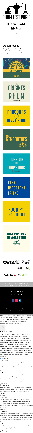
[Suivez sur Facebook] (13, 300)
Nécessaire (5, 358)
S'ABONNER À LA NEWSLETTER (16, 292)
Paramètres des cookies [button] (6, 323)
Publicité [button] (2, 409)
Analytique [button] (3, 395)
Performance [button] (3, 383)
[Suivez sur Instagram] (16, 300)
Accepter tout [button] (17, 323)
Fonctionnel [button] (3, 371)
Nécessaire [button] (3, 356)
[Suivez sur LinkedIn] (20, 300)
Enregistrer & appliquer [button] (6, 432)
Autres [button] (2, 422)
